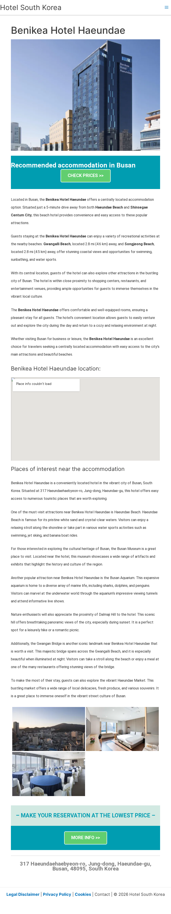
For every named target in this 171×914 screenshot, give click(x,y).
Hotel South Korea (30, 7)
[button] (86, 175)
